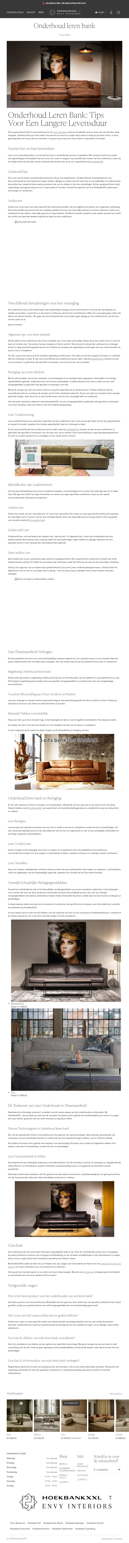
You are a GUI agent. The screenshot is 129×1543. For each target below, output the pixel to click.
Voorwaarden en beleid (111, 1538)
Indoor (81, 1470)
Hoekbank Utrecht (95, 1523)
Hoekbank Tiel (34, 1523)
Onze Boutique (82, 1465)
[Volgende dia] (118, 1419)
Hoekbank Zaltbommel (62, 1528)
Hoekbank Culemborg (85, 1528)
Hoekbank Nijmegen (75, 1523)
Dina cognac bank (37, 520)
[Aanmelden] (119, 1469)
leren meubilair (60, 132)
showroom (89, 1272)
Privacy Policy (63, 1476)
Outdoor (82, 1475)
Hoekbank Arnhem (41, 1528)
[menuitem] (41, 12)
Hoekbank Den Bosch (53, 1523)
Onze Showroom (17, 1523)
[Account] (111, 12)
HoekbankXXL (96, 161)
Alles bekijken (116, 1393)
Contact (64, 1482)
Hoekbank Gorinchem (20, 1528)
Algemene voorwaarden (67, 1469)
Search (63, 1464)
